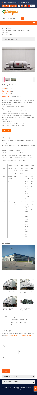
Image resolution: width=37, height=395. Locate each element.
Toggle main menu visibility (34, 23)
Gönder (6, 371)
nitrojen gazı (14, 319)
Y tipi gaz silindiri (15, 317)
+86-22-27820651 (24, 2)
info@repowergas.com (10, 2)
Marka (4, 88)
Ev (2, 28)
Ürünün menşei (6, 91)
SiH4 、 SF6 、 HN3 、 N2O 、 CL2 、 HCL (22, 323)
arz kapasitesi (6, 96)
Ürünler (7, 28)
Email (6, 130)
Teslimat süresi (6, 94)
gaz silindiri (26, 317)
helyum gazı (23, 319)
